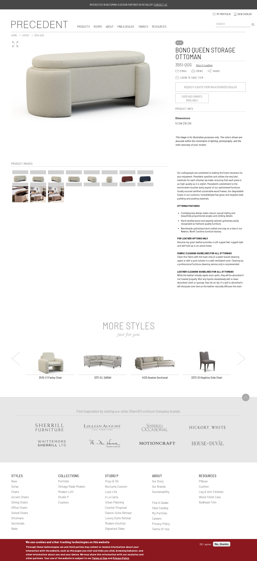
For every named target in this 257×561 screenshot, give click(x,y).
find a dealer (160, 502)
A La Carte (111, 497)
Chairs (15, 491)
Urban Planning (114, 502)
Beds (14, 528)
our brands (159, 486)
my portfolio (159, 513)
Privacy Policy (121, 558)
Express (63, 502)
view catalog (160, 507)
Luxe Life (111, 491)
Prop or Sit (112, 481)
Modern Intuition (115, 523)
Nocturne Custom (116, 486)
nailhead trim (207, 502)
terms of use (160, 529)
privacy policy (161, 523)
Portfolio (63, 481)
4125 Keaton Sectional (155, 377)
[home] (39, 24)
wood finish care (210, 497)
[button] (83, 26)
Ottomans (17, 518)
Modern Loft (66, 491)
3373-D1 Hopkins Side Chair (206, 377)
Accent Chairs (20, 497)
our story (157, 481)
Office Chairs (19, 507)
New (14, 481)
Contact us (160, 4)
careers (157, 518)
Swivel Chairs (19, 512)
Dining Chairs (19, 502)
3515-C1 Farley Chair (50, 377)
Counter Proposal (116, 507)
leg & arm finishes (211, 491)
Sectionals (17, 523)
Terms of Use (99, 558)
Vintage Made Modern (71, 486)
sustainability (160, 491)
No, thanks (222, 544)
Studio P (63, 497)
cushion (204, 486)
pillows (203, 481)
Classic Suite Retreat (118, 512)
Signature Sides (115, 528)
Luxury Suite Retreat (118, 518)
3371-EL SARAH (102, 377)
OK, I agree (205, 544)
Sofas (15, 486)
